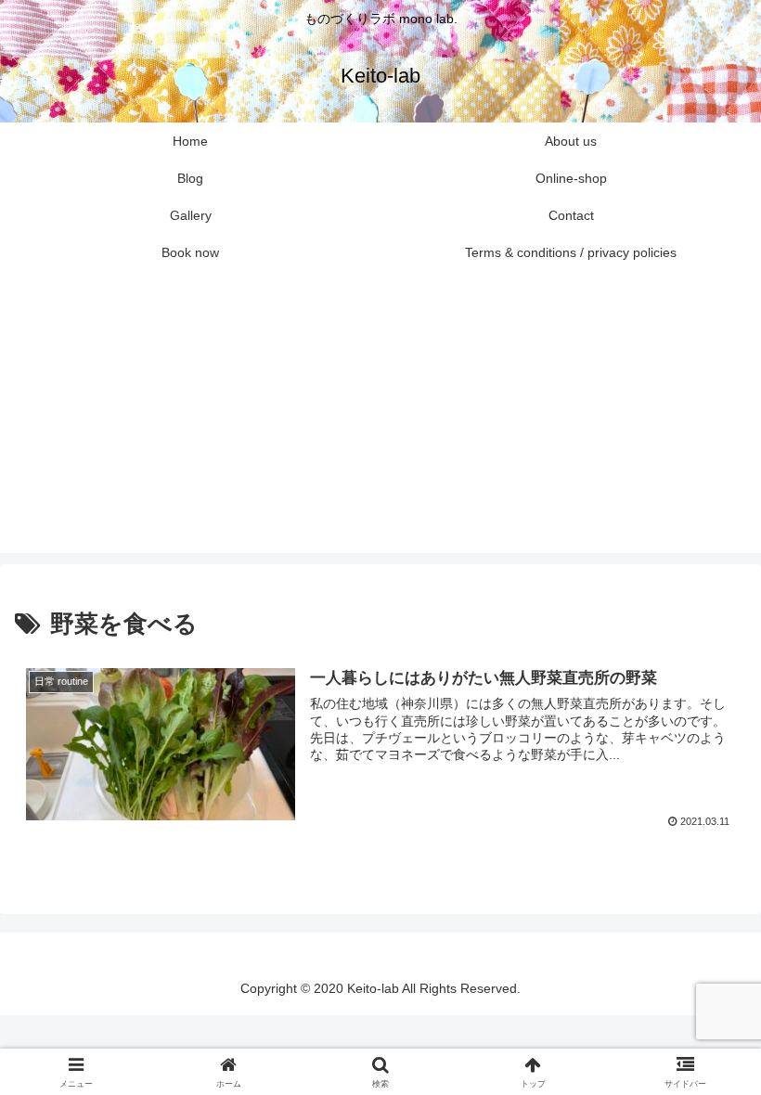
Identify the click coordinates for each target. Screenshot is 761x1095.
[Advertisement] (380, 423)
